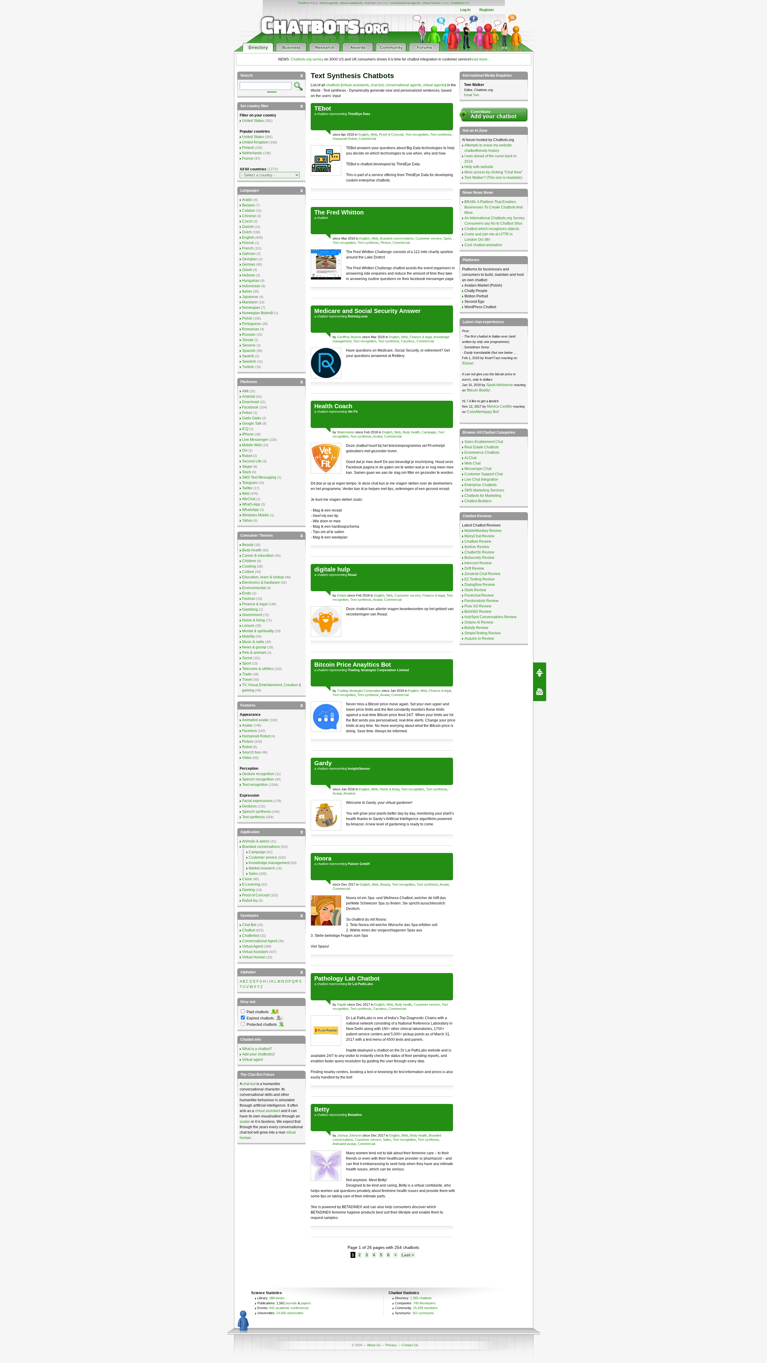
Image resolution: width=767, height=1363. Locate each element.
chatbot (322, 114)
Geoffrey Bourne (349, 337)
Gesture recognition (258, 774)
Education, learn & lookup (263, 577)
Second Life (252, 461)
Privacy (391, 1345)
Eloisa (468, 363)
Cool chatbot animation (483, 245)
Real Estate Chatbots (481, 447)
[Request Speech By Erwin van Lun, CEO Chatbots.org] (539, 672)
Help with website (478, 167)
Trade (247, 674)
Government (252, 615)
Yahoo (247, 520)
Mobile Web (252, 445)
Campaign (429, 432)
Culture (248, 572)
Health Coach (333, 406)
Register (486, 10)
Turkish (248, 367)
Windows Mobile (255, 515)
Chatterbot (250, 936)
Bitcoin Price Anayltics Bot (352, 664)
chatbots (333, 85)
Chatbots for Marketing (482, 496)
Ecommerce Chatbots (481, 452)
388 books (277, 1298)
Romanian (250, 329)
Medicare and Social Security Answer (367, 311)
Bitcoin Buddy (478, 390)
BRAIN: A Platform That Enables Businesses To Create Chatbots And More (493, 207)
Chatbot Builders (478, 501)
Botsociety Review (479, 558)
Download (250, 402)
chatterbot (458, 2)
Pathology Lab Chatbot (347, 978)
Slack (246, 472)
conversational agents (405, 2)
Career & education (258, 555)
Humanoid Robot (345, 138)
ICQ (245, 429)
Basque (248, 205)
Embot (341, 595)
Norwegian (251, 307)
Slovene (249, 345)
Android (248, 396)
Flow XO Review (477, 606)
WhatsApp (250, 510)
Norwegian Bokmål (257, 313)
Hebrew (248, 275)
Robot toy (250, 900)
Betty (321, 1109)
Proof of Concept (391, 134)
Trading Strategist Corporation (359, 690)
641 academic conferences (289, 1308)
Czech (247, 221)
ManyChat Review (479, 536)
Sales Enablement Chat (483, 442)
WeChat (248, 499)
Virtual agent (252, 1060)
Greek (247, 270)
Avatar (377, 436)
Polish (247, 318)
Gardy (323, 763)
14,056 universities (290, 1313)
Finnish (248, 243)
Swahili (248, 356)
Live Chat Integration (481, 479)
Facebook (250, 407)
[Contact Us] (539, 691)
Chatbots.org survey (307, 59)
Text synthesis (441, 134)
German (248, 264)
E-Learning (251, 884)
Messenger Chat (477, 469)
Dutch (247, 232)
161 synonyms (423, 1313)
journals (291, 1303)
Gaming (248, 890)
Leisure (248, 626)
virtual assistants (351, 2)
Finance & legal (421, 337)
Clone (247, 879)
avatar (245, 1122)
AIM (245, 391)
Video (247, 758)
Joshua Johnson (349, 1135)
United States (253, 121)
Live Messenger (255, 440)
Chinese (249, 216)
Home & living (389, 789)
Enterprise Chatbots (480, 485)
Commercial (367, 138)
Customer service (429, 238)
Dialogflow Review (479, 585)
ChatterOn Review (479, 552)
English (363, 134)
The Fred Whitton (339, 212)
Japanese (250, 297)
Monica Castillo (499, 406)
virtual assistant (267, 1111)
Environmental (254, 588)
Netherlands (252, 153)
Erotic (246, 593)
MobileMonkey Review (483, 531)
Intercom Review (478, 563)
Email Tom (471, 95)
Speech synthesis (256, 812)
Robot (247, 456)
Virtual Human (253, 957)
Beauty (385, 884)
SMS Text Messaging (259, 477)
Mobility (248, 636)
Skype (247, 467)
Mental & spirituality (258, 631)
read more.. (480, 59)
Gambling (250, 609)
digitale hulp (332, 569)
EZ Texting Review (479, 579)
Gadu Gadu (251, 418)
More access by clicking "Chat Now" (493, 172)
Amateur (349, 793)
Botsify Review (476, 628)
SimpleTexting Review (482, 633)
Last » (407, 1254)
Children (249, 561)
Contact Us (410, 1345)
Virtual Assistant (255, 952)
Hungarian (250, 281)
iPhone (248, 434)
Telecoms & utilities (257, 669)
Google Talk (252, 423)
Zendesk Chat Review (482, 574)
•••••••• (272, 91)
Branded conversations (397, 238)
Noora (322, 858)
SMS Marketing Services (484, 490)
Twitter (247, 488)
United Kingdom (255, 142)
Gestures (249, 806)
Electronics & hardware (261, 582)
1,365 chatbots (421, 1298)
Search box (251, 752)
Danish (248, 227)
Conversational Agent (259, 941)
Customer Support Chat (483, 474)
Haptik (341, 1004)
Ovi (244, 450)
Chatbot (303, 2)
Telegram (249, 483)
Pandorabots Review (481, 601)
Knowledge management (269, 863)
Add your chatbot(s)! (258, 1054)
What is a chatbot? (257, 1049)
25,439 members (425, 1308)
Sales (387, 1139)
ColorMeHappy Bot (482, 412)
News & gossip (254, 647)
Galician (249, 254)
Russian (249, 334)
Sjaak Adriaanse (499, 385)
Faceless (408, 341)
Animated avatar (344, 1144)
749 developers (424, 1303)
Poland (248, 148)
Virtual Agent (252, 946)
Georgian (249, 259)
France (247, 158)
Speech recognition (258, 779)
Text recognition (416, 134)
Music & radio (253, 642)
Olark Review (475, 590)
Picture (386, 242)
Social (247, 658)
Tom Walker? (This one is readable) (493, 178)
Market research (262, 868)
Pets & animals (254, 653)
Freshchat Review (479, 595)
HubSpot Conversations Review (490, 617)
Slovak (247, 340)
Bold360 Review (477, 611)
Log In (465, 10)
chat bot (370, 2)
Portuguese (251, 324)
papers (306, 1303)
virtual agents (328, 2)
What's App (251, 504)
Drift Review (474, 568)
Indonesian (251, 286)
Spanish (249, 351)
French (247, 248)
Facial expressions (257, 801)
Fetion (247, 413)
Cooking (249, 566)
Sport (447, 238)
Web (374, 134)
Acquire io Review (479, 638)
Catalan (248, 210)
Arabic (247, 200)
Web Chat (472, 463)
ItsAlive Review (476, 547)
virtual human (431, 2)
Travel (247, 679)
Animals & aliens (255, 841)
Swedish (249, 361)
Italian (247, 291)
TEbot (322, 108)
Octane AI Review (478, 622)
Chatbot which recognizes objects (491, 229)
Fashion (248, 599)
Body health (411, 432)
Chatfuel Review (477, 541)
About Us (374, 1345)
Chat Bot (249, 925)
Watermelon (345, 432)
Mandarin (250, 302)
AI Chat (470, 458)
